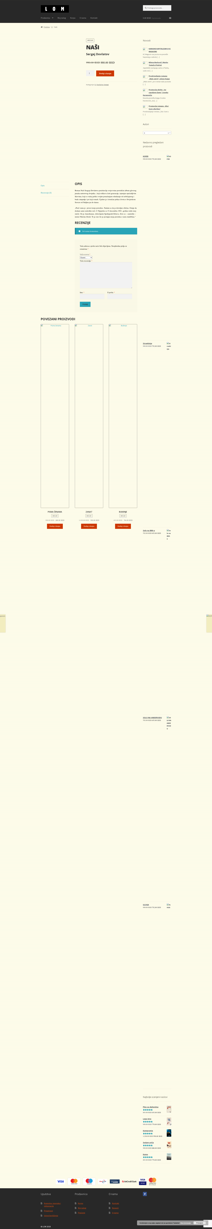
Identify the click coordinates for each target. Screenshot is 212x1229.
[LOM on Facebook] (145, 1194)
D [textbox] (156, 133)
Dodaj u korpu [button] (55, 526)
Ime (82, 292)
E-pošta (111, 292)
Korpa (72, 18)
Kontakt (94, 18)
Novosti (115, 1208)
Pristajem (199, 1223)
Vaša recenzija (86, 261)
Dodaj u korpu (105, 73)
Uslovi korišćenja (51, 1215)
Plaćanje (81, 1213)
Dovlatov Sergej (103, 85)
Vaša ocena (85, 254)
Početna (47, 27)
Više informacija (185, 1223)
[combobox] (157, 133)
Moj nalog (62, 18)
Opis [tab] (43, 185)
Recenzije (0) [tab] (46, 192)
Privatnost (48, 1211)
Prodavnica (45, 18)
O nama (83, 18)
